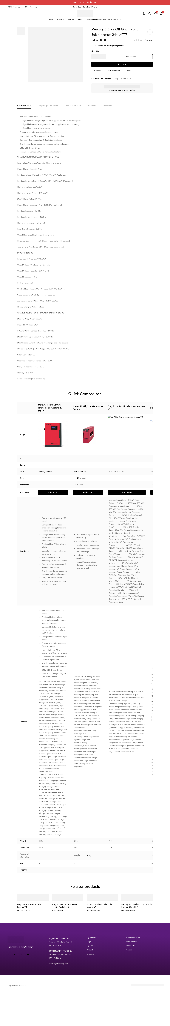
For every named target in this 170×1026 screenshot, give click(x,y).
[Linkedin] (8, 955)
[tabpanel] (85, 246)
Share (129, 70)
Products (60, 19)
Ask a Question (114, 70)
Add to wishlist (150, 31)
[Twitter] (28, 955)
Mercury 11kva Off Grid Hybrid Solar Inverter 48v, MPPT (136, 905)
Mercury (71, 19)
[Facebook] (15, 955)
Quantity (95, 51)
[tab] (24, 105)
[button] (53, 492)
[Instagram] (21, 955)
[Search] (150, 13)
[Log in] (144, 13)
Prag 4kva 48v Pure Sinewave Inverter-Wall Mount (64, 905)
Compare (98, 70)
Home (51, 19)
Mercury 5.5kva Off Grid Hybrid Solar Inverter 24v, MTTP (50, 407)
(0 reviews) (148, 40)
